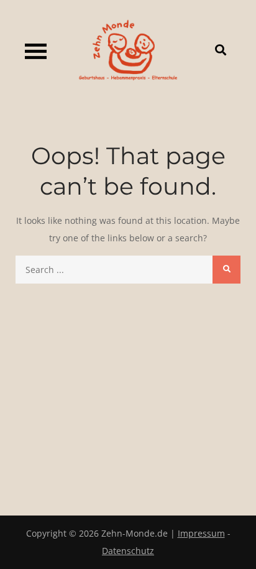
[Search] (226, 270)
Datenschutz (128, 551)
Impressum (201, 533)
